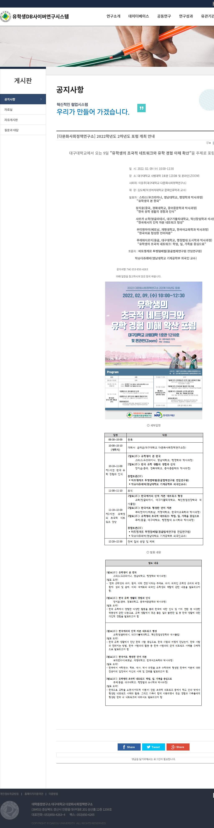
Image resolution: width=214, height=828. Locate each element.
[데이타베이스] (138, 16)
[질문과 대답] (23, 130)
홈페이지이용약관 (34, 794)
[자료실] (23, 109)
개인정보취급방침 (11, 794)
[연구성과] (186, 16)
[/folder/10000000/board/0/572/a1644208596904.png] (153, 418)
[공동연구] (164, 16)
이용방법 (53, 794)
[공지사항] (23, 99)
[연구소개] (113, 16)
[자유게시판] (23, 120)
